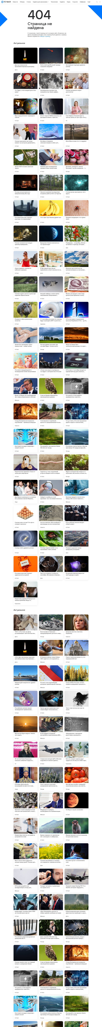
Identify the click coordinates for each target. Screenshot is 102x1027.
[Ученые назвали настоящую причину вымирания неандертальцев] (25, 237)
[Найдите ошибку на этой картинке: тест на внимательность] (51, 492)
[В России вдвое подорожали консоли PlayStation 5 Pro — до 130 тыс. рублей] (76, 314)
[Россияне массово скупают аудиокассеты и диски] (25, 568)
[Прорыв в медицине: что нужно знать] (76, 212)
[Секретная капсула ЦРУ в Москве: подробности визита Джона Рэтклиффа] (51, 881)
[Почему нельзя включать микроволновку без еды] (25, 187)
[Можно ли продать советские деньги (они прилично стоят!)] (76, 288)
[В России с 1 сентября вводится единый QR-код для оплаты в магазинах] (76, 365)
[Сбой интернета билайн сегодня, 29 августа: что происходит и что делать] (51, 670)
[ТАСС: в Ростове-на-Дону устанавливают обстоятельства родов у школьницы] (25, 753)
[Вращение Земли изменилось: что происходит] (51, 237)
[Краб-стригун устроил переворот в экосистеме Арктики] (51, 695)
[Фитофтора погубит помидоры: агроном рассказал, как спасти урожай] (76, 906)
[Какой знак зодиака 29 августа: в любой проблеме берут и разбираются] (25, 593)
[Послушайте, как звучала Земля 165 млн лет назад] (51, 441)
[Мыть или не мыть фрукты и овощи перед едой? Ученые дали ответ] (25, 982)
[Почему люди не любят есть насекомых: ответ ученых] (51, 542)
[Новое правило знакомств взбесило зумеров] (25, 263)
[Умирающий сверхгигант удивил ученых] (25, 804)
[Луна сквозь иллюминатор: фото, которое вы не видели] (25, 619)
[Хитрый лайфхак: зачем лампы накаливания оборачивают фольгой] (51, 288)
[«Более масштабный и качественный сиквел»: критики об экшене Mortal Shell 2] (25, 644)
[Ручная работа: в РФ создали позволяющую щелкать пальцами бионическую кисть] (51, 619)
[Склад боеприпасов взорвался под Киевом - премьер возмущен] (25, 415)
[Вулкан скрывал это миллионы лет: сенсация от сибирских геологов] (51, 957)
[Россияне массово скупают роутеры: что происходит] (25, 212)
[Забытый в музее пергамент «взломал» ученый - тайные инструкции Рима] (25, 720)
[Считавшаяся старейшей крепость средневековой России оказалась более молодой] (51, 415)
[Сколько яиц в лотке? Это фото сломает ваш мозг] (25, 517)
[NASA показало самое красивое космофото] (76, 695)
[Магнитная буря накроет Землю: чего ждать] (25, 855)
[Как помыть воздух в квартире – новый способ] (25, 441)
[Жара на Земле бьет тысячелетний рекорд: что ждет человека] (76, 339)
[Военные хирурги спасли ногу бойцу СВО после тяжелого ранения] (76, 492)
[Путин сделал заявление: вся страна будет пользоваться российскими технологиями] (51, 830)
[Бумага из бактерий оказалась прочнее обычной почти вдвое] (25, 670)
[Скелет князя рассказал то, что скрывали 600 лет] (76, 779)
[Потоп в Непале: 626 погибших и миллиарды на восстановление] (51, 517)
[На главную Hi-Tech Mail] (7, 2)
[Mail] (2, 2)
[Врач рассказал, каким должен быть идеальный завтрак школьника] (51, 593)
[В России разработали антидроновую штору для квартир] (25, 1008)
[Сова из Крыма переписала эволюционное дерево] (51, 390)
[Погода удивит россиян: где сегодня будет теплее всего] (51, 339)
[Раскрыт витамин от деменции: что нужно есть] (51, 1008)
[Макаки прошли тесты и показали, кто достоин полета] (76, 957)
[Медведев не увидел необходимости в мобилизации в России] (51, 931)
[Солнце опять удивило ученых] (25, 542)
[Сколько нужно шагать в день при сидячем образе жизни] (25, 288)
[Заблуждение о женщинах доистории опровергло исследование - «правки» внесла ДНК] (76, 855)
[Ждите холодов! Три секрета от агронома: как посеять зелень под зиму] (76, 466)
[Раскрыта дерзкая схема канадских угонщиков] (76, 542)
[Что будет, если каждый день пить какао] (25, 85)
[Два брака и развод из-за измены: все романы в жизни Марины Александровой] (25, 492)
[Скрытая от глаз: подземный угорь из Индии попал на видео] (51, 466)
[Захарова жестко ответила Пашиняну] (76, 753)
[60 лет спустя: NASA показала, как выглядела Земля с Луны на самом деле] (51, 110)
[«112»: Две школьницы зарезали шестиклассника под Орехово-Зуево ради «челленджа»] (25, 779)
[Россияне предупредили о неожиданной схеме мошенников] (25, 365)
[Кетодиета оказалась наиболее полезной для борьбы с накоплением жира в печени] (25, 695)
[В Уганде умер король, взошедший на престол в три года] (25, 906)
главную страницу (45, 36)
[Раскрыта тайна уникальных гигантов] (25, 314)
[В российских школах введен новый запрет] (76, 517)
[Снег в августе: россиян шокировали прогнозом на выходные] (51, 906)
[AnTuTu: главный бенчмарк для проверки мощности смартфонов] (76, 644)
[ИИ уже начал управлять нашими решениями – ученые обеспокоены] (51, 720)
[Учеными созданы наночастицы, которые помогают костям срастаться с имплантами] (51, 644)
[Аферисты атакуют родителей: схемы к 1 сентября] (76, 619)
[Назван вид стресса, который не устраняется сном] (25, 957)
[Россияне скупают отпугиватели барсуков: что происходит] (76, 593)
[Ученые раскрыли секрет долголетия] (76, 85)
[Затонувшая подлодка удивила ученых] (76, 59)
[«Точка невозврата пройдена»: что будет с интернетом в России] (51, 365)
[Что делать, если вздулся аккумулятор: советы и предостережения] (76, 390)
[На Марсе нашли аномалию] (76, 931)
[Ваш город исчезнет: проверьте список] (25, 110)
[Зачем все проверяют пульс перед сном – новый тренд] (25, 339)
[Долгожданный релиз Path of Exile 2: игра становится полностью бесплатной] (76, 670)
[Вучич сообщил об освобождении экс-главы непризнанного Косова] (25, 390)
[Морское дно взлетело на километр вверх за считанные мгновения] (76, 263)
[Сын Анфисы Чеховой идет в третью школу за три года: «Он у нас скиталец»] (76, 110)
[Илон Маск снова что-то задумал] (76, 136)
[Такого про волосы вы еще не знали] (76, 830)
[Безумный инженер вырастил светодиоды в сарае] (76, 568)
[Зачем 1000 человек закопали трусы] (25, 161)
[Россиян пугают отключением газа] (76, 982)
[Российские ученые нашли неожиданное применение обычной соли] (25, 830)
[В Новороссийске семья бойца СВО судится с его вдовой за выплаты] (51, 779)
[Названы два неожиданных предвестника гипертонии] (51, 161)
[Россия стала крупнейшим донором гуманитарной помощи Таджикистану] (51, 804)
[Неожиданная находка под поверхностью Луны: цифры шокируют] (51, 85)
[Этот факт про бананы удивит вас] (51, 212)
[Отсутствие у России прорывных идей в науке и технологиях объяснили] (76, 415)
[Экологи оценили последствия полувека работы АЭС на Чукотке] (51, 187)
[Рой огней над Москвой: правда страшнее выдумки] (51, 59)
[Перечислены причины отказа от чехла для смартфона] (25, 466)
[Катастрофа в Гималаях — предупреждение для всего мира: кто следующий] (51, 753)
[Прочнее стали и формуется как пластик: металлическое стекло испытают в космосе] (25, 931)
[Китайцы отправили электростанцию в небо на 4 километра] (51, 136)
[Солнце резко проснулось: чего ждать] (76, 187)
